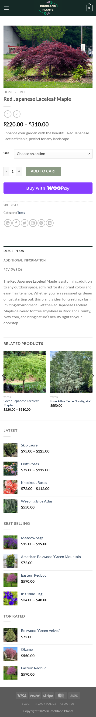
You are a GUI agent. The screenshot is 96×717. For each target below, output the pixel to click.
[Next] (92, 385)
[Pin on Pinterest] (41, 223)
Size (6, 153)
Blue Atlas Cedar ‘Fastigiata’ (70, 401)
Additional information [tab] (24, 260)
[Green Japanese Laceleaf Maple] (24, 372)
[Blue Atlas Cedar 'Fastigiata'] (71, 372)
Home (8, 92)
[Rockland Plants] (48, 8)
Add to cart (43, 171)
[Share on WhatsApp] (8, 223)
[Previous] (3, 385)
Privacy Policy (45, 703)
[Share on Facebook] (16, 223)
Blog (25, 703)
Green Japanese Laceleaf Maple (21, 403)
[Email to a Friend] (33, 223)
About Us (67, 703)
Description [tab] (13, 251)
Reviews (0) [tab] (12, 269)
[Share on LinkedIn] (50, 223)
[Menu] (6, 8)
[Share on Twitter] (24, 223)
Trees (22, 92)
